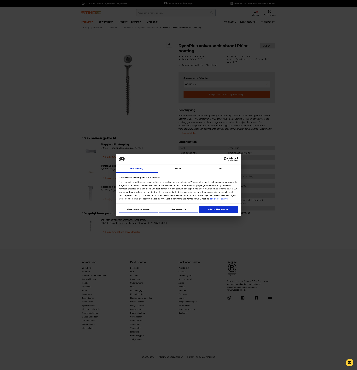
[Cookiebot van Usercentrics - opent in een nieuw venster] (226, 159)
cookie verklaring (219, 198)
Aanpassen (177, 209)
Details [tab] (178, 168)
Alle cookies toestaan (218, 209)
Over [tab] (220, 168)
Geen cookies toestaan (138, 209)
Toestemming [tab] (136, 168)
